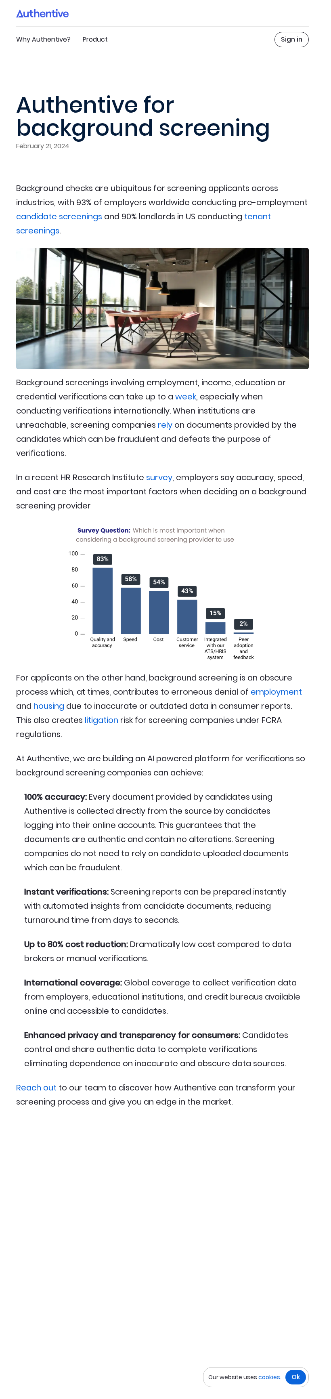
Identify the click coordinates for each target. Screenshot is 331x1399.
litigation (101, 720)
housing (49, 706)
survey (159, 477)
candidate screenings (59, 216)
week (185, 396)
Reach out (36, 1087)
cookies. (269, 1377)
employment (276, 691)
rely (165, 425)
